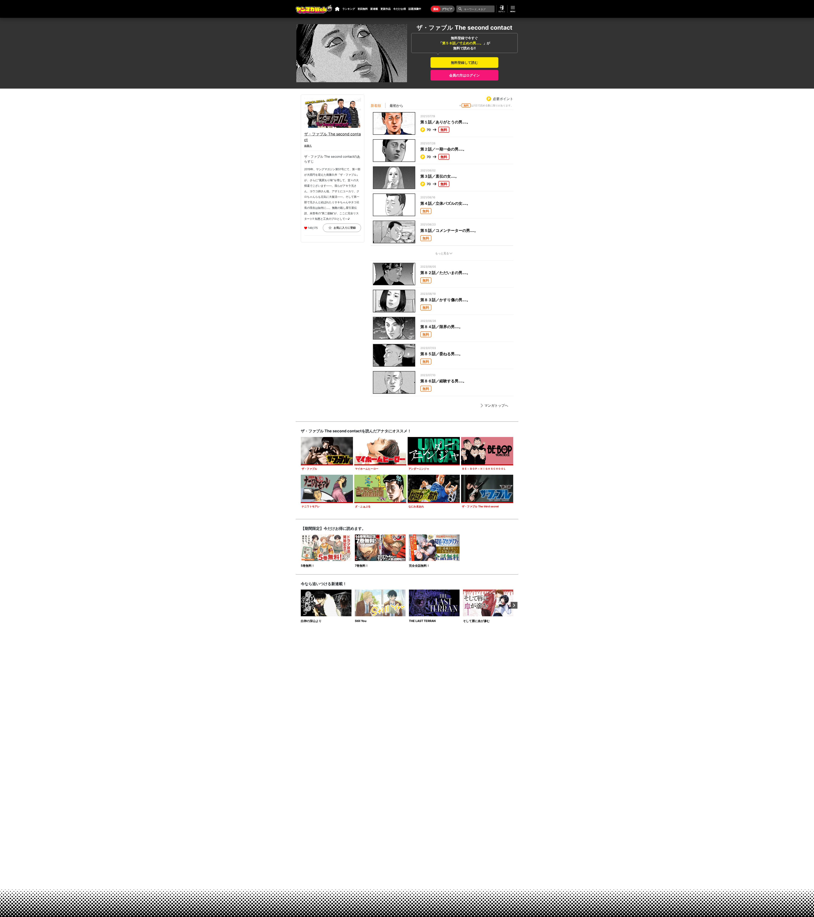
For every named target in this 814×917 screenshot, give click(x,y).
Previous (300, 605)
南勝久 (308, 145)
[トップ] (337, 9)
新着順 (376, 105)
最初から (396, 105)
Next (514, 605)
